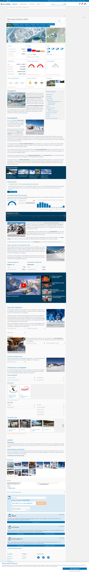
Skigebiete (14, 4)
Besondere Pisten (51, 104)
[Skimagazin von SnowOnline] (48, 557)
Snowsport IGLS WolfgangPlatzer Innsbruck (12, 396)
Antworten (37, 522)
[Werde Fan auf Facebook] (38, 557)
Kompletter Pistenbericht (33, 74)
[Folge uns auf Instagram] (43, 557)
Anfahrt (48, 114)
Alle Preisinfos (12, 55)
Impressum (9, 556)
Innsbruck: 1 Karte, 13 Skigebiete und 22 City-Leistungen (34, 176)
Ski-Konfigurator (62, 0)
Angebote (74, 0)
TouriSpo (24, 556)
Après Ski (50, 109)
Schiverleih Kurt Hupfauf (12, 430)
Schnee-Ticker (79, 0)
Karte (84, 0)
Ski (43, 4)
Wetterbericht (31, 86)
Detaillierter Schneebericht (53, 74)
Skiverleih (34, 26)
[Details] (12, 171)
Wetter (21, 24)
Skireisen (39, 26)
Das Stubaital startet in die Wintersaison (23, 176)
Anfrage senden (11, 488)
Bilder (44, 26)
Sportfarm (22, 429)
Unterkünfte (43, 24)
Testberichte (28, 26)
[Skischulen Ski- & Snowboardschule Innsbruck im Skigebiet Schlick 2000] (25, 389)
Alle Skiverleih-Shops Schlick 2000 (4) (17, 433)
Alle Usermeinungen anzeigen (15, 548)
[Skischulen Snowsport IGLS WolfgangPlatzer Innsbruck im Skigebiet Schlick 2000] (13, 389)
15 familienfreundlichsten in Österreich (29, 184)
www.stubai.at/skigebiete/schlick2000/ (50, 483)
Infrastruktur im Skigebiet (52, 112)
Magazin (39, 4)
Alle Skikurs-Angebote (13, 400)
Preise (37, 24)
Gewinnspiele (68, 0)
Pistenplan (32, 24)
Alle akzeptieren (75, 568)
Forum (47, 26)
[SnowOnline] (6, 4)
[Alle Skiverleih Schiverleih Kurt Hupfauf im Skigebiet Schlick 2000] (13, 423)
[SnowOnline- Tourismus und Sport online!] (8, 7)
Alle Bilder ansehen (12, 476)
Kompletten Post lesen (50, 533)
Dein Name (14, 497)
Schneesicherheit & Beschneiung (54, 101)
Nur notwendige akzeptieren (75, 570)
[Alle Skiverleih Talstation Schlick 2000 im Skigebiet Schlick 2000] (36, 423)
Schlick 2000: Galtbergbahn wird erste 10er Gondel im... (12, 176)
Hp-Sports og (47, 429)
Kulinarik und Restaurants (53, 110)
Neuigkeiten (49, 96)
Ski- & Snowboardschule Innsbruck (24, 396)
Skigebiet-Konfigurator (53, 0)
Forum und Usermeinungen (52, 118)
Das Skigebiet (49, 98)
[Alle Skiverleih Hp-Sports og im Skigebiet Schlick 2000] (48, 423)
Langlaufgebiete (50, 24)
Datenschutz (10, 558)
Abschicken (41, 503)
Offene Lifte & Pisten (19, 26)
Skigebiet (9, 24)
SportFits (24, 558)
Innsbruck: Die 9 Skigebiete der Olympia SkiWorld (45, 176)
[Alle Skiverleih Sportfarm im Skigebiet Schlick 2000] (25, 423)
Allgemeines (10, 26)
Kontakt (48, 116)
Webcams (27, 24)
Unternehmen (10, 561)
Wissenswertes (50, 94)
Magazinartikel (50, 100)
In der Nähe (65, 4)
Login (9, 1)
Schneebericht (16, 24)
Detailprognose (12, 87)
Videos (48, 106)
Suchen (63, 4)
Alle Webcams (50, 87)
